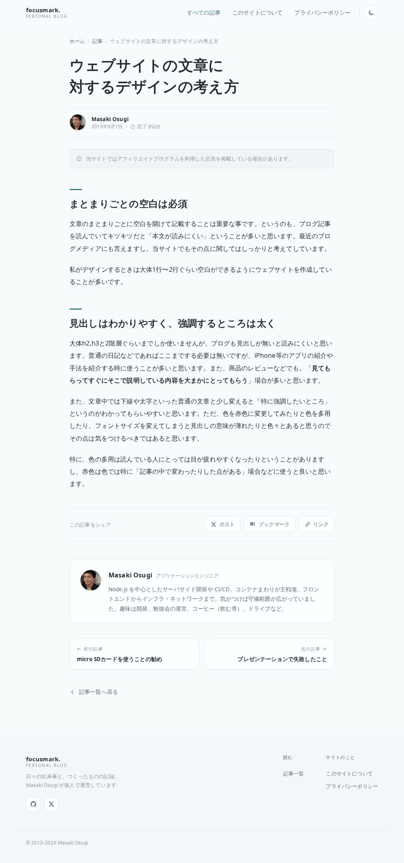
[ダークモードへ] (371, 13)
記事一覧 (293, 773)
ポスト (227, 524)
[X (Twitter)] (51, 804)
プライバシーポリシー (322, 12)
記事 (97, 41)
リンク (321, 524)
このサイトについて (257, 12)
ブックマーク (274, 524)
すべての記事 (204, 12)
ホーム (77, 41)
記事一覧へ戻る (98, 691)
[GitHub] (33, 804)
